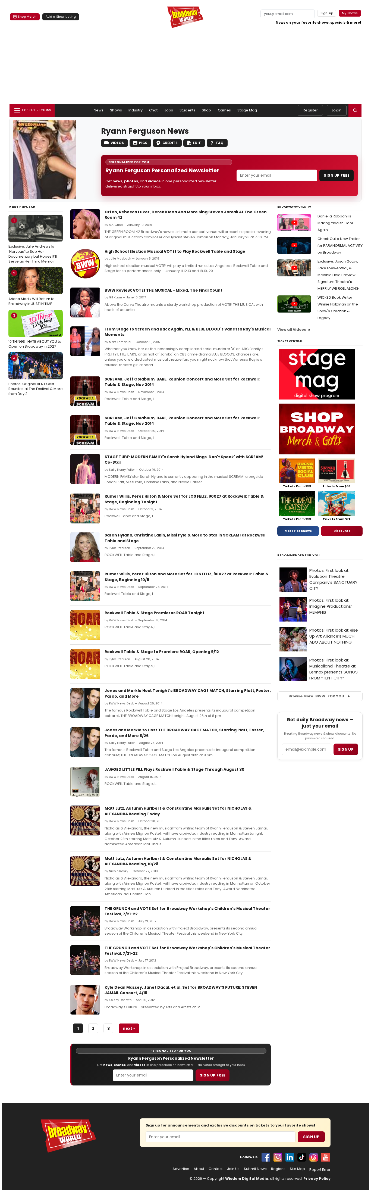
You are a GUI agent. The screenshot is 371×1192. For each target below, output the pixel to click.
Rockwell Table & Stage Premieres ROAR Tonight (155, 613)
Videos (117, 143)
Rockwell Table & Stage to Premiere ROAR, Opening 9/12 (162, 651)
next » (129, 1028)
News (99, 110)
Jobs (168, 110)
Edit (197, 143)
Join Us (233, 1168)
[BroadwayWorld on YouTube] (326, 1157)
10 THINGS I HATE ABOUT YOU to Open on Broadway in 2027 (34, 331)
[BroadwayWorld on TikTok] (302, 1157)
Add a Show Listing (61, 16)
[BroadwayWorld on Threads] (314, 1157)
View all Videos (291, 329)
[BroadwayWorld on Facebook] (266, 1157)
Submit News (255, 1168)
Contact (216, 1168)
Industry (135, 110)
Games (224, 110)
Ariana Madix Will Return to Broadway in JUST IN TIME (31, 288)
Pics (143, 143)
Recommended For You (298, 555)
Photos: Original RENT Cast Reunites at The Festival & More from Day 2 (35, 375)
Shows (116, 110)
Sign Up (311, 1137)
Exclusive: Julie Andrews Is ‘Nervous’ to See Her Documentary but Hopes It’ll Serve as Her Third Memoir (32, 241)
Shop (206, 110)
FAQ (220, 143)
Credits (170, 143)
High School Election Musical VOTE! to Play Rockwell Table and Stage (175, 251)
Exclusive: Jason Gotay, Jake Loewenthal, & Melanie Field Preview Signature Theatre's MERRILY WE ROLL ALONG (338, 275)
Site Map (297, 1168)
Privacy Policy (317, 1178)
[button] (354, 110)
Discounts (342, 531)
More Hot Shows (298, 531)
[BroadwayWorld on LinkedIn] (290, 1157)
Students (187, 110)
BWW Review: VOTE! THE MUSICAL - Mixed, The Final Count (163, 290)
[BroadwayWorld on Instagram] (278, 1157)
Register (310, 110)
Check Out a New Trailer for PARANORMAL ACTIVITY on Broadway (340, 245)
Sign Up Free (336, 175)
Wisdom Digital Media (246, 1178)
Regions (278, 1168)
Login (336, 110)
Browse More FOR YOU (316, 696)
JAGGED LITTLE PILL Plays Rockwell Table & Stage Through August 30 (174, 769)
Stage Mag (247, 110)
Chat (153, 110)
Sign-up (326, 13)
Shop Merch (27, 16)
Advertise (180, 1168)
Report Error (320, 1169)
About (199, 1168)
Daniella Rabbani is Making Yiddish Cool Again (335, 223)
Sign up (346, 749)
